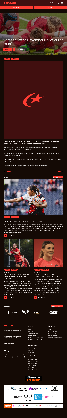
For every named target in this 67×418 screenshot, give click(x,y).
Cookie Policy (31, 350)
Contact (50, 329)
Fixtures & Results (33, 331)
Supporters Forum (52, 331)
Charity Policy (31, 352)
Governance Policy (33, 359)
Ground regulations (33, 361)
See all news (57, 177)
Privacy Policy (32, 348)
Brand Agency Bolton (17, 412)
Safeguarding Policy (33, 355)
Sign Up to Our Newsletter (55, 337)
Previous (8, 171)
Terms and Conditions (33, 363)
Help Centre (31, 367)
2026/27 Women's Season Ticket (36, 339)
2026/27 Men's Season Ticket (35, 337)
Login (50, 7)
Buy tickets (16, 7)
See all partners (56, 306)
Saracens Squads (32, 335)
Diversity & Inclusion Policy (35, 357)
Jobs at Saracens (52, 333)
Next (59, 171)
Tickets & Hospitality (33, 333)
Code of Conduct (32, 369)
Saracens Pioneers (52, 335)
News (29, 329)
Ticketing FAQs (32, 365)
